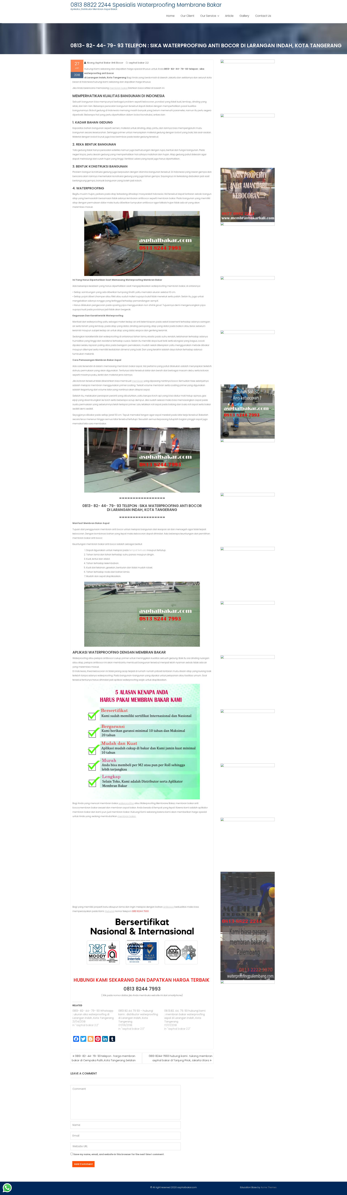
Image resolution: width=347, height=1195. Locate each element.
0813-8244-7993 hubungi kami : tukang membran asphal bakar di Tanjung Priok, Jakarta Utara (180, 1058)
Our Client (187, 16)
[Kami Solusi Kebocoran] (248, 411)
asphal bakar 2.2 (139, 62)
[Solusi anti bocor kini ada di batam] (248, 736)
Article (229, 16)
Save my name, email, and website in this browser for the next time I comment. (118, 1154)
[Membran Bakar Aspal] (248, 141)
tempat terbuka (137, 550)
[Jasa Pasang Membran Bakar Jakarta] (248, 357)
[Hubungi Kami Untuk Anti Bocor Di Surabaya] (248, 303)
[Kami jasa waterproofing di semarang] (248, 628)
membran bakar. (127, 816)
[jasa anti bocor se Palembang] (248, 953)
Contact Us (263, 16)
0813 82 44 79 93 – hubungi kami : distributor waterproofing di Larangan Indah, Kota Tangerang (138, 1016)
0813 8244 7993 (142, 989)
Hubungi (109, 911)
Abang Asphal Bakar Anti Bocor (105, 62)
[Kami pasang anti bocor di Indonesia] (248, 899)
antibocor (168, 906)
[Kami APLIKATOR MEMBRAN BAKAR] (248, 466)
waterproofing (126, 803)
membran (137, 380)
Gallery (244, 16)
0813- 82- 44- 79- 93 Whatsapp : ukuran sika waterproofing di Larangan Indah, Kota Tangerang (93, 1014)
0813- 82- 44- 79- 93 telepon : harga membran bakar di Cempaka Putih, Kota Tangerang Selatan (104, 1058)
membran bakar (119, 88)
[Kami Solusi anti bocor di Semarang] (248, 790)
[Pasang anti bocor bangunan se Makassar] (248, 682)
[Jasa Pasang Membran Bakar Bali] (248, 195)
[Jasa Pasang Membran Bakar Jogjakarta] (248, 574)
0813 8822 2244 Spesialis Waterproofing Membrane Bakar (146, 5)
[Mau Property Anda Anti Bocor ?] (248, 845)
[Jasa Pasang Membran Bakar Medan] (248, 249)
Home (170, 16)
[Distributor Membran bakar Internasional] (248, 87)
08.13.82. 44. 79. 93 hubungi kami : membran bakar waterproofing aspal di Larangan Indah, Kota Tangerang (184, 1016)
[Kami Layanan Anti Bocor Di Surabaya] (248, 520)
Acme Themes (269, 1187)
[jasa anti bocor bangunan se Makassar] (248, 1007)
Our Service (208, 16)
